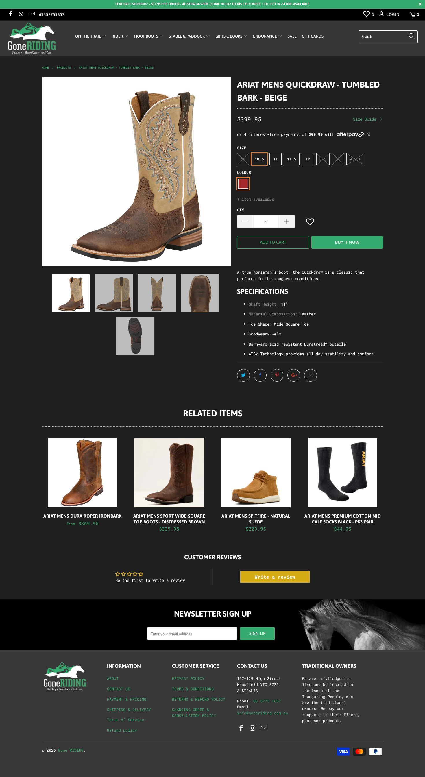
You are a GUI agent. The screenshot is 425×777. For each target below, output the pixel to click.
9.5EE (355, 159)
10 (243, 159)
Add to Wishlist (310, 222)
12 (308, 159)
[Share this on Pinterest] (277, 375)
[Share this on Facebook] (260, 375)
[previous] (52, 171)
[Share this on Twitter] (243, 375)
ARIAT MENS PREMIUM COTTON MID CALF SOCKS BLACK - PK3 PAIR (342, 472)
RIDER (118, 36)
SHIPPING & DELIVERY (129, 709)
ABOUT (113, 678)
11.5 (291, 159)
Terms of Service (125, 719)
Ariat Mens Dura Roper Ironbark (82, 472)
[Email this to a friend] (310, 375)
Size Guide (365, 119)
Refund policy (122, 730)
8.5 (322, 159)
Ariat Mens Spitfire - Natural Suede (255, 472)
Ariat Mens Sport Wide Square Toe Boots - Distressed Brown (169, 472)
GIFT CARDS (313, 36)
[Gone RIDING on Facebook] (10, 14)
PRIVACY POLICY (188, 678)
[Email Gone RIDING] (32, 14)
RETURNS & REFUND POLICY (198, 699)
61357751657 (51, 14)
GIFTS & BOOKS (229, 36)
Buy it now (347, 242)
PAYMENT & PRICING (126, 699)
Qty (240, 210)
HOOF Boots (146, 36)
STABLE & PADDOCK (187, 36)
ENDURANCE (265, 36)
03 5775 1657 (267, 701)
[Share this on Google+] (293, 375)
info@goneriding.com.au (262, 712)
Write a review (275, 577)
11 (275, 159)
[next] (221, 171)
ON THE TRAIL (88, 36)
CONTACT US (118, 688)
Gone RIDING (71, 750)
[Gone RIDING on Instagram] (21, 14)
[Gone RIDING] (37, 38)
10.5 (259, 159)
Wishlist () (366, 15)
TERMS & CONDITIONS (193, 688)
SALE (292, 36)
